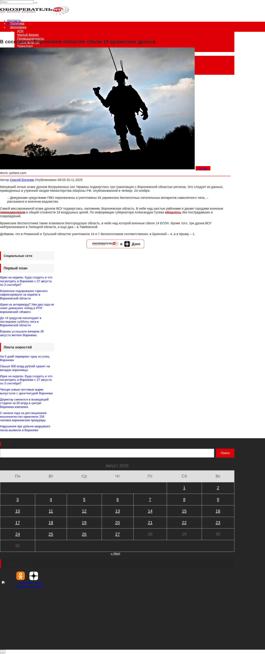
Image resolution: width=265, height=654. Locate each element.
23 (218, 522)
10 (17, 511)
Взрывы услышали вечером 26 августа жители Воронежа (22, 333)
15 (184, 511)
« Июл (115, 553)
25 (50, 534)
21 (150, 522)
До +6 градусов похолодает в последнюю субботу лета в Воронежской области (20, 321)
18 (50, 522)
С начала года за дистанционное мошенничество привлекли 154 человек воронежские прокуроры (23, 416)
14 (150, 511)
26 (84, 534)
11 (51, 511)
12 (84, 511)
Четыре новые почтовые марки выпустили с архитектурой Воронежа (26, 391)
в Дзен (130, 244)
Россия (203, 168)
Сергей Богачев (22, 180)
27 (117, 534)
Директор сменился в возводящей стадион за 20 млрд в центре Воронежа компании (24, 403)
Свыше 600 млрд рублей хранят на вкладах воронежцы (25, 368)
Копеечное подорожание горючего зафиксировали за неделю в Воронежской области (24, 294)
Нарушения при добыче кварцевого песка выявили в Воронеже (25, 428)
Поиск (8, 444)
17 (17, 522)
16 (218, 511)
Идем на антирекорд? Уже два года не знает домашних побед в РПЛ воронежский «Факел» (27, 308)
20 (117, 522)
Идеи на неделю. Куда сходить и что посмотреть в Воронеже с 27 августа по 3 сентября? (26, 281)
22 (184, 522)
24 (17, 534)
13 (117, 511)
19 (84, 522)
